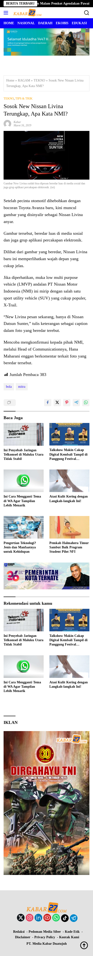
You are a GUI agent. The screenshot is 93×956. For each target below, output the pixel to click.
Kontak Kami (69, 937)
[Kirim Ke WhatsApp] (85, 402)
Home (10, 80)
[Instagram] (29, 918)
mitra (21, 386)
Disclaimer (22, 937)
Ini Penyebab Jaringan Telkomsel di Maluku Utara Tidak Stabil (23, 454)
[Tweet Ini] (57, 402)
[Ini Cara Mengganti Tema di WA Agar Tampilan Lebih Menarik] (24, 480)
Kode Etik (72, 931)
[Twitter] (21, 918)
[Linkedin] (38, 918)
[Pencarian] (86, 13)
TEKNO (39, 80)
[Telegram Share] (76, 402)
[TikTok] (65, 918)
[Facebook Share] (47, 402)
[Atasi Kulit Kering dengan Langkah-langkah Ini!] (69, 480)
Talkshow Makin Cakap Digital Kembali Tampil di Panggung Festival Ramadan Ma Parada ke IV (69, 454)
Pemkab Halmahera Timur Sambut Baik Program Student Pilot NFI (69, 547)
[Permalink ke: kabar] (7, 123)
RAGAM (24, 80)
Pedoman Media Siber (45, 931)
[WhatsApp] (56, 918)
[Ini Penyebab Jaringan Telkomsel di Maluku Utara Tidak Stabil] (24, 434)
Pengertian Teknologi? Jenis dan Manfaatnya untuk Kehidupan (20, 547)
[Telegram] (74, 918)
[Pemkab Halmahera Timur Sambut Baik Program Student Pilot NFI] (69, 527)
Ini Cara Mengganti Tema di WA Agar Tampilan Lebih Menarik (22, 501)
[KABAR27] (26, 13)
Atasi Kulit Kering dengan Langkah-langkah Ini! (68, 499)
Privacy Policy (44, 937)
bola (9, 386)
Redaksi (19, 931)
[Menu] (7, 13)
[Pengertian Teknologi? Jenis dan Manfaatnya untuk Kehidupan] (24, 527)
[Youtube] (47, 918)
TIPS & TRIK (23, 98)
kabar (17, 122)
